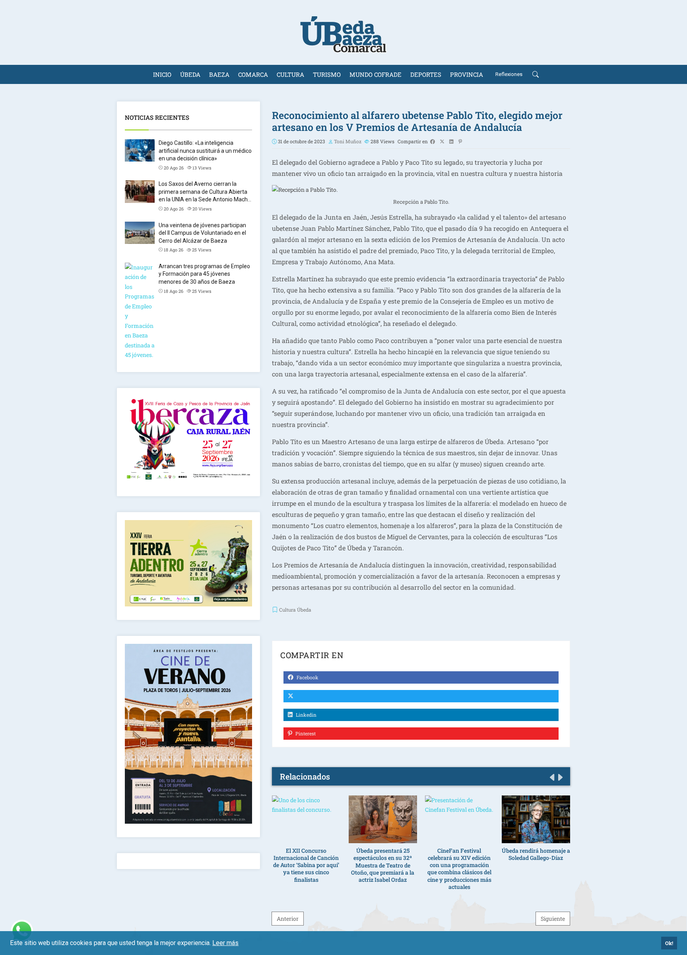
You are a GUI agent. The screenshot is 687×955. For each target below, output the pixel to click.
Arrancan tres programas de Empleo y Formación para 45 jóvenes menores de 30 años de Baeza (204, 274)
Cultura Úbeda (295, 609)
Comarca (253, 74)
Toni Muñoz (347, 141)
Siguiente (553, 918)
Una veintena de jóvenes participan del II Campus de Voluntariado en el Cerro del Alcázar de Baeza (202, 233)
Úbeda (190, 74)
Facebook (306, 677)
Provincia (466, 74)
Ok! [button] (669, 943)
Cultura (290, 74)
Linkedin (305, 714)
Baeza (219, 74)
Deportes (425, 74)
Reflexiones (508, 74)
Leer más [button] (225, 943)
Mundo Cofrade (375, 74)
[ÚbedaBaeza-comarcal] (343, 32)
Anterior (288, 918)
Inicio (162, 74)
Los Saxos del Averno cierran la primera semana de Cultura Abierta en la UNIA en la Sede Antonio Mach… (205, 192)
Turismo (327, 74)
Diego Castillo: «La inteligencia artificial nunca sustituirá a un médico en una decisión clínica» (205, 151)
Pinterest (305, 733)
